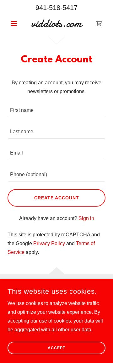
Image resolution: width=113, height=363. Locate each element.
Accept (56, 348)
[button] (15, 23)
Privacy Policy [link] (49, 243)
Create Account (56, 197)
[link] (56, 23)
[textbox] (56, 110)
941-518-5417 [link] (56, 8)
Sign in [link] (86, 218)
